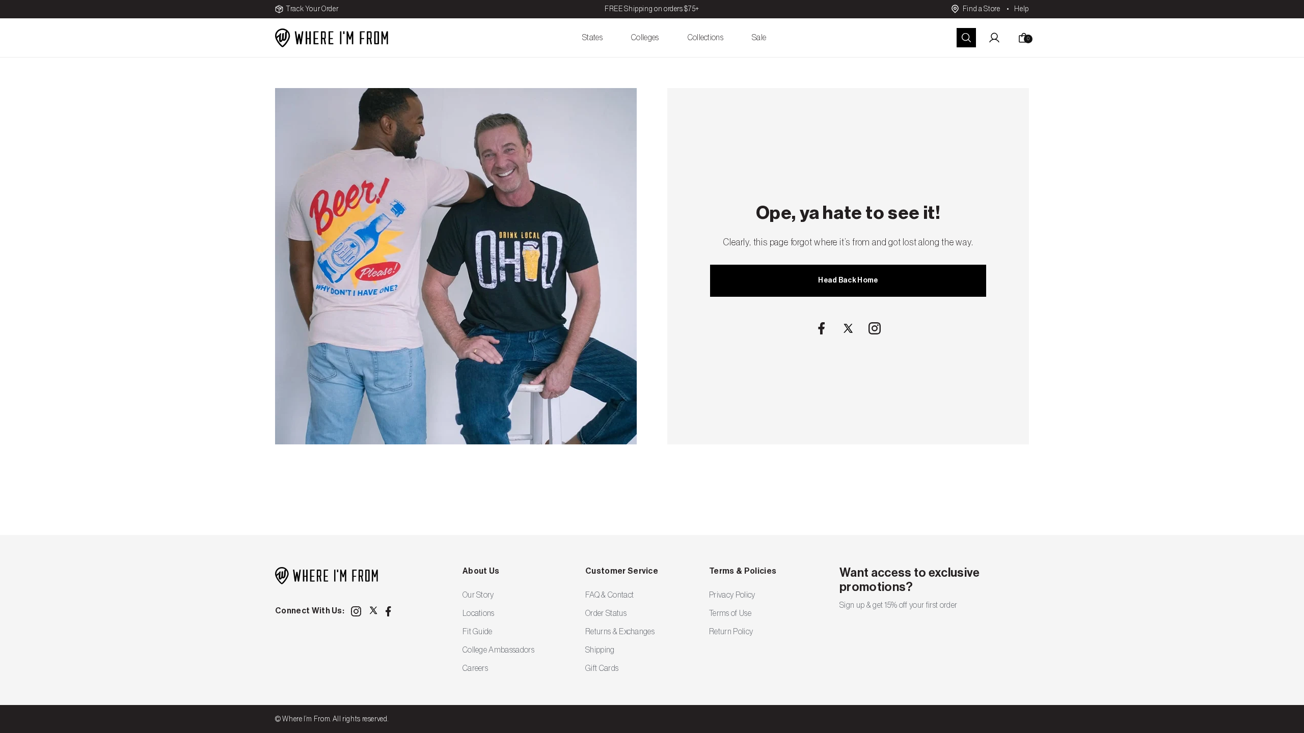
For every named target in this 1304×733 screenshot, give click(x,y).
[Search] (966, 37)
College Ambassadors (498, 650)
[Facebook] (821, 328)
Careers (475, 668)
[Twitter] (848, 328)
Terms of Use (730, 613)
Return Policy (731, 632)
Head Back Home (848, 280)
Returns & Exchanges (620, 632)
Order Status (606, 613)
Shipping (600, 650)
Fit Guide (478, 632)
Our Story (478, 595)
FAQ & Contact (609, 595)
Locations (479, 613)
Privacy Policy (732, 595)
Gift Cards (601, 668)
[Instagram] (874, 328)
